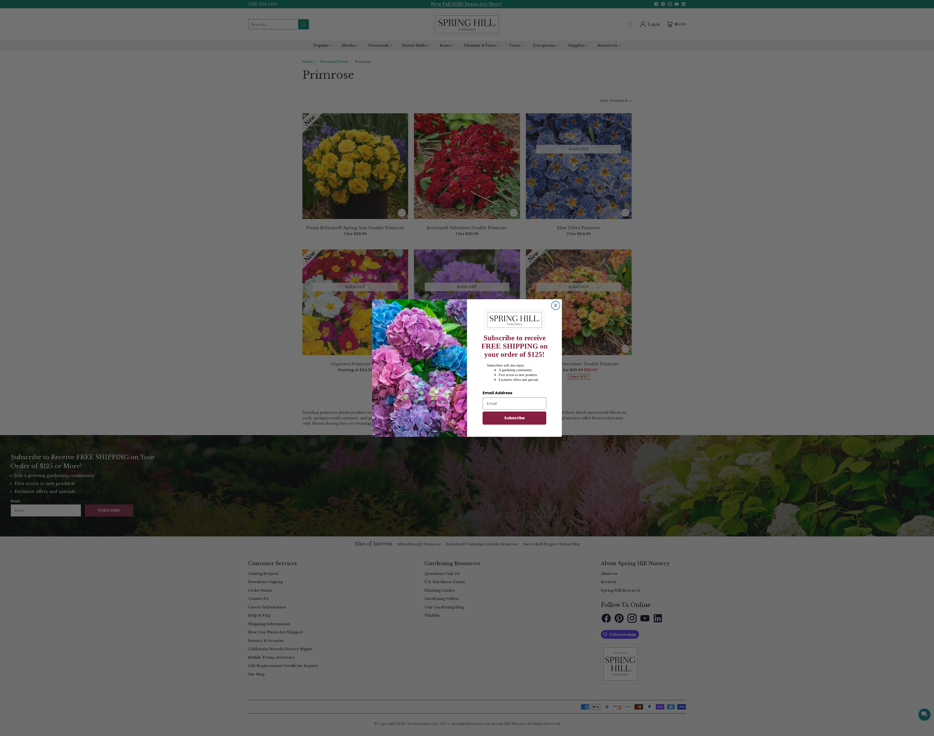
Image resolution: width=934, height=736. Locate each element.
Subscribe (514, 418)
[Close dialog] (555, 305)
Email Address (497, 393)
